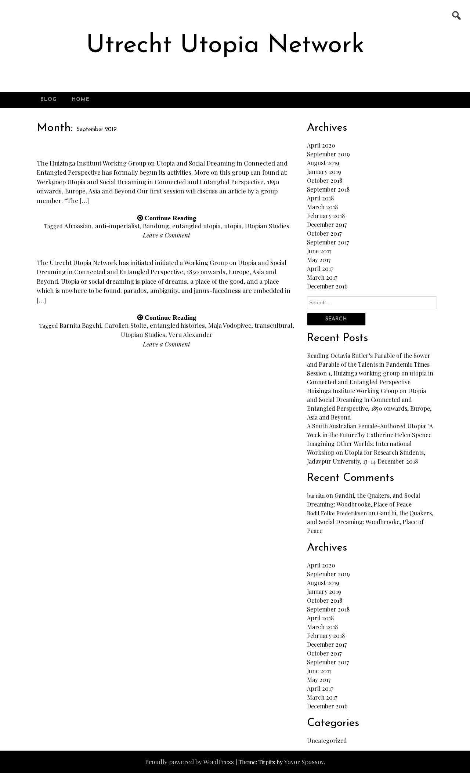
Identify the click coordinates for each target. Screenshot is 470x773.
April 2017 (320, 268)
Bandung (156, 226)
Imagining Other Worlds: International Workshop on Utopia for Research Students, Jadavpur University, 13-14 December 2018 (366, 452)
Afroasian (78, 226)
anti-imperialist (117, 226)
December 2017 (327, 224)
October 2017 (324, 233)
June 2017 (319, 251)
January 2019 (324, 171)
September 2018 (328, 189)
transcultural (273, 325)
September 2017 (328, 242)
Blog (48, 99)
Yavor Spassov (304, 762)
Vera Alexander (191, 334)
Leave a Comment (166, 235)
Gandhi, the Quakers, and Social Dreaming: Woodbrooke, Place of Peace (370, 521)
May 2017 (318, 260)
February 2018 (326, 215)
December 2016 (327, 286)
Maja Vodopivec (229, 325)
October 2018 (324, 180)
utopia (233, 226)
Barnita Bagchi (80, 325)
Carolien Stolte (125, 325)
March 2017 (322, 277)
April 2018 (320, 198)
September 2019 (328, 154)
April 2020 (321, 145)
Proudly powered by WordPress (189, 762)
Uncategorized (327, 740)
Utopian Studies (267, 226)
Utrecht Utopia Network (225, 46)
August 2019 (323, 163)
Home (81, 99)
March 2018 (322, 207)
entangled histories (177, 325)
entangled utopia (196, 226)
